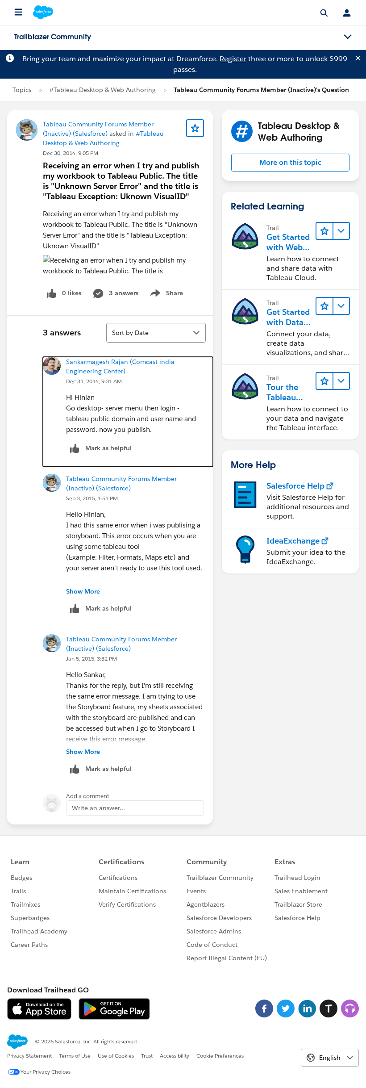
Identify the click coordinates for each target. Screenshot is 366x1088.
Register (233, 58)
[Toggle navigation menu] (347, 37)
